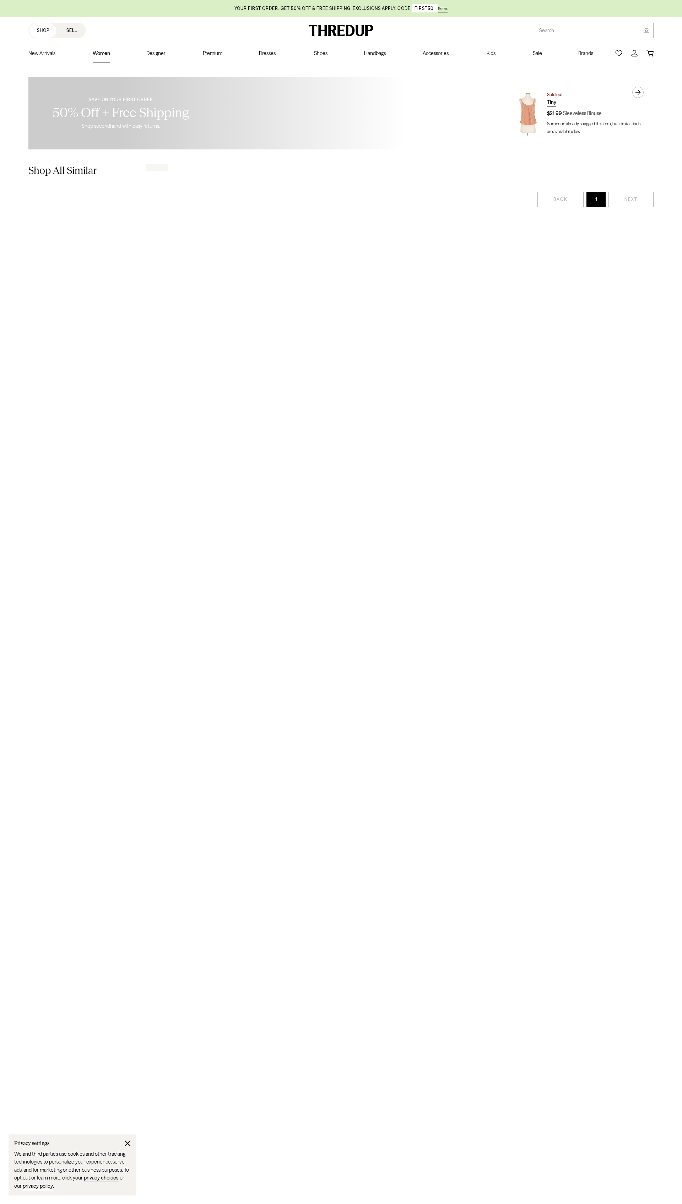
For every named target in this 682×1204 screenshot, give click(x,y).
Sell (71, 30)
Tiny (551, 102)
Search (546, 30)
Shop (43, 30)
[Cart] (650, 53)
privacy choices (101, 1178)
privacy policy (38, 1186)
